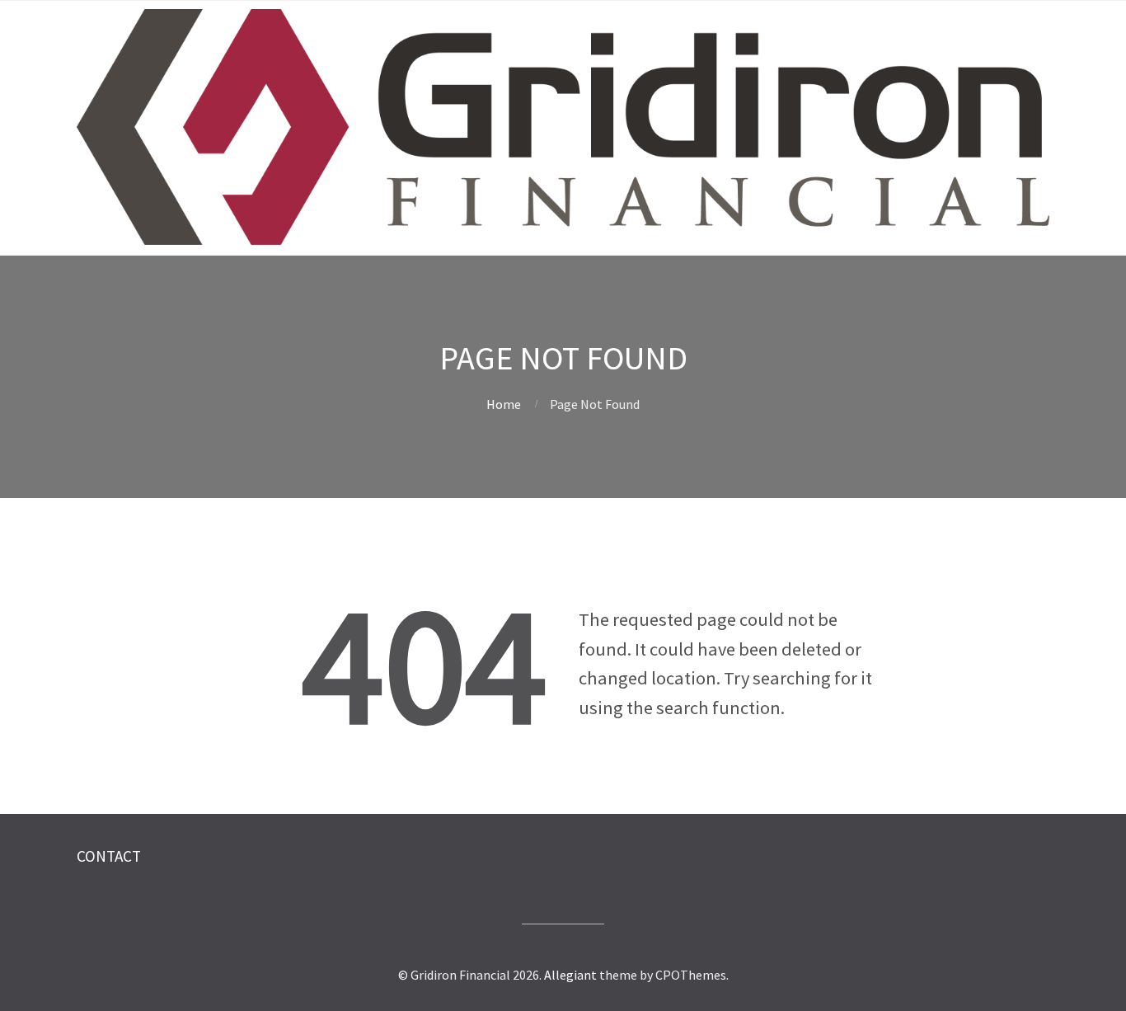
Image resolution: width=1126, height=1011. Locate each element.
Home (503, 404)
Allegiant (570, 974)
